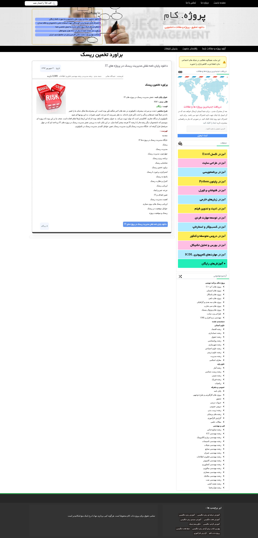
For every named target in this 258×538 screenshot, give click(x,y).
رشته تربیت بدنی (214, 410)
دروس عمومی (215, 406)
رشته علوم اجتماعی (213, 348)
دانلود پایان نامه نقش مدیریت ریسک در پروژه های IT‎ (136, 66)
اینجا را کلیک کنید (209, 123)
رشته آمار (217, 368)
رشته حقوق (216, 337)
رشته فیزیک (216, 379)
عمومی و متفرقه (218, 387)
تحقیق (218, 399)
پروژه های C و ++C (213, 287)
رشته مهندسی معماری (212, 472)
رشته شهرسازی (215, 345)
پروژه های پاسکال (214, 294)
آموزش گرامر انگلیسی (211, 524)
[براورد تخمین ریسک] (51, 113)
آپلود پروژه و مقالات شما (214, 48)
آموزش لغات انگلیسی (212, 520)
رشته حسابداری (215, 333)
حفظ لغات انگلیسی (183, 529)
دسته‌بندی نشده (218, 321)
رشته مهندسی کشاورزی (211, 464)
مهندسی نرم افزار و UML (210, 318)
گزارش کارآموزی (214, 418)
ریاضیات (218, 383)
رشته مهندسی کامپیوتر (212, 460)
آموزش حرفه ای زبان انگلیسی (208, 515)
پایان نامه (217, 391)
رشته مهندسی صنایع (213, 449)
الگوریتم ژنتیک (195, 524)
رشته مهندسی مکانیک (212, 476)
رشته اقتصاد (216, 329)
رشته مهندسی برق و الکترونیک (209, 437)
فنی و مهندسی (219, 426)
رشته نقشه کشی (214, 484)
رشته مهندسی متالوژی (212, 468)
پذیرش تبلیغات (170, 48)
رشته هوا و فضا (215, 488)
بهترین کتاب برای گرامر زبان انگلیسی (206, 529)
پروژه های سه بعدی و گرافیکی (209, 302)
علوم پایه (221, 364)
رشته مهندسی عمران (212, 453)
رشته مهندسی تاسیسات (211, 441)
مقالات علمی (216, 422)
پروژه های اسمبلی (214, 290)
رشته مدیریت (215, 356)
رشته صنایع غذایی (214, 430)
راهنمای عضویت (189, 48)
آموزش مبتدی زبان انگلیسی (191, 520)
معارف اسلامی (215, 360)
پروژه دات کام (214, 533)
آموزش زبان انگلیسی (187, 515)
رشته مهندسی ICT (213, 433)
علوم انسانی (219, 325)
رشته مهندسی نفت (213, 480)
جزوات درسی (215, 403)
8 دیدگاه (44, 226)
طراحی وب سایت (214, 314)
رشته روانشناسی (214, 341)
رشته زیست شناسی (213, 372)
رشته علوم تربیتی (214, 352)
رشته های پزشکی (214, 414)
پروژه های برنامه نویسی (215, 283)
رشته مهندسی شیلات (212, 445)
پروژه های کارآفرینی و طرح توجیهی (207, 395)
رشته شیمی (216, 375)
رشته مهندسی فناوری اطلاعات (209, 457)
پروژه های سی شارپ (212, 306)
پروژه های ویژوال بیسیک (211, 310)
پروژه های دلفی (215, 298)
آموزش (214, 154)
